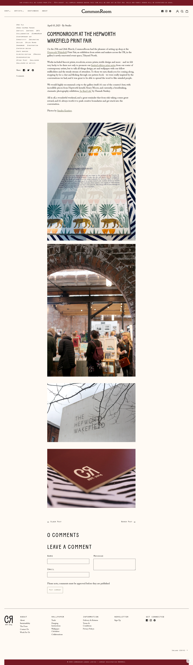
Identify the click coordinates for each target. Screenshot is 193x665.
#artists (20, 31)
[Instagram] (166, 11)
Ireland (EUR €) (179, 650)
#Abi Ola (20, 25)
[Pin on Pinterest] (33, 70)
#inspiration (32, 45)
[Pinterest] (170, 11)
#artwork (29, 31)
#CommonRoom (37, 34)
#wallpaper (34, 60)
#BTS (38, 31)
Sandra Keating (64, 111)
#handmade (20, 45)
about (45, 11)
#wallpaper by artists (25, 63)
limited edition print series (103, 65)
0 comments (20, 76)
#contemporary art (24, 37)
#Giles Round (30, 42)
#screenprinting (23, 57)
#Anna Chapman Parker (25, 28)
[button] (182, 11)
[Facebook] (162, 11)
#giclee (19, 42)
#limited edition (23, 54)
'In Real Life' (86, 91)
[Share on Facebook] (24, 70)
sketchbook (33, 11)
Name (50, 556)
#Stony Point (21, 60)
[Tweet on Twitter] (28, 70)
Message (98, 556)
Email (50, 570)
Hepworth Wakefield (57, 52)
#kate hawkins (22, 51)
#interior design (23, 48)
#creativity (21, 40)
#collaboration (22, 34)
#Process (37, 54)
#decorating (34, 40)
